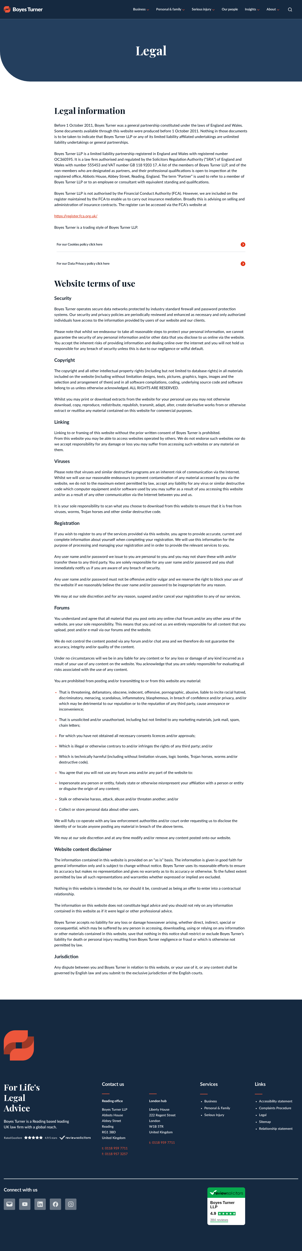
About (271, 9)
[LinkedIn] (40, 1204)
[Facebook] (55, 1204)
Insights (250, 9)
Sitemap (265, 1122)
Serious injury (201, 9)
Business (139, 9)
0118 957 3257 (116, 1154)
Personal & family (168, 9)
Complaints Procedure (275, 1108)
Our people (230, 9)
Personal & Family (217, 1108)
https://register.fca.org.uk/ (75, 216)
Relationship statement (276, 1128)
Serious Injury (214, 1115)
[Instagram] (70, 1204)
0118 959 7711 (116, 1148)
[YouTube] (24, 1204)
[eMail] (9, 1204)
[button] (290, 9)
